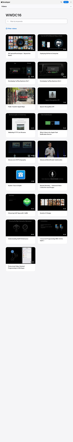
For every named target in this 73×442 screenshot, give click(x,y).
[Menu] (71, 2)
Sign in (66, 2)
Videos (4, 6)
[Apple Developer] (5, 2)
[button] (61, 2)
